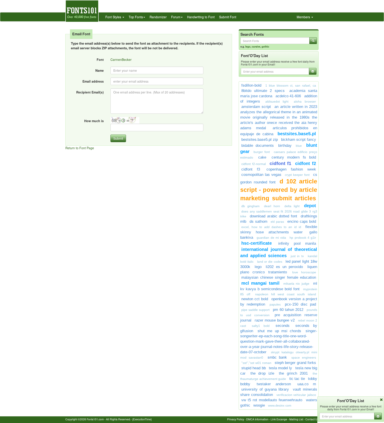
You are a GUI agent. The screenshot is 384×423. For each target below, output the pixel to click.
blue (299, 145)
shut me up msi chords (279, 331)
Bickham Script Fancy (298, 139)
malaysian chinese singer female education (278, 277)
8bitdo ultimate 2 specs (263, 91)
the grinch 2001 (293, 373)
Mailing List (296, 419)
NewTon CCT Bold (254, 299)
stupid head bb (253, 368)
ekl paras (277, 221)
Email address (93, 81)
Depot (310, 205)
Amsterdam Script (256, 107)
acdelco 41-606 (288, 96)
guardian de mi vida (271, 237)
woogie (259, 405)
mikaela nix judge (296, 283)
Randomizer (158, 17)
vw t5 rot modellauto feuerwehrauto (271, 400)
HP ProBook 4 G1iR (303, 237)
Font (100, 59)
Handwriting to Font (201, 17)
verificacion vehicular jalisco (296, 395)
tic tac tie (297, 379)
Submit (118, 138)
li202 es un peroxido (284, 267)
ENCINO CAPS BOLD (301, 221)
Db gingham (250, 206)
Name (99, 70)
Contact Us (312, 419)
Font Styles (113, 17)
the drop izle (262, 373)
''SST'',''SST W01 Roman (256, 363)
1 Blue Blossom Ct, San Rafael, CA (290, 85)
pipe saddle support (255, 310)
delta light (292, 206)
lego (247, 46)
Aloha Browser (305, 101)
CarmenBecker (121, 59)
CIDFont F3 (250, 169)
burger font (262, 152)
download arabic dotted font (273, 216)
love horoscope (304, 272)
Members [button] (304, 17)
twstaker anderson (274, 384)
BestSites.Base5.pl (297, 133)
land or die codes (269, 261)
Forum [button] (175, 17)
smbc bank (277, 357)
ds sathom (258, 221)
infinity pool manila (297, 243)
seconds (283, 326)
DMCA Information (257, 419)
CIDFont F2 (305, 163)
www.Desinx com (279, 405)
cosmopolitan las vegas (261, 175)
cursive (256, 46)
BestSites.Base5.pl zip (259, 139)
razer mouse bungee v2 (274, 320)
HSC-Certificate (256, 243)
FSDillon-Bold (251, 85)
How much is (94, 121)
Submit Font (227, 17)
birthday (285, 145)
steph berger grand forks (295, 363)
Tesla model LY (280, 368)
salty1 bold (261, 326)
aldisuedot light (277, 101)
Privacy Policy (235, 419)
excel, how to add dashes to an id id (271, 227)
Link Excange (279, 419)
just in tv (297, 256)
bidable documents (257, 145)
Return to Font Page (79, 148)
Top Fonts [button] (136, 17)
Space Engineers (303, 357)
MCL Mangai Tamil (260, 283)
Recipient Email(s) (90, 92)
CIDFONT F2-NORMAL (253, 164)
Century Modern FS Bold (294, 157)
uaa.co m (306, 384)
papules (275, 304)
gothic (265, 46)
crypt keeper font (297, 175)
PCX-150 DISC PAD (300, 304)
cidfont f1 (281, 163)
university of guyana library (265, 389)
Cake (262, 157)
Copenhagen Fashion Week (291, 169)
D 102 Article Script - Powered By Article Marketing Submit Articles (278, 190)
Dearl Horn (272, 206)
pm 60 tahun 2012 (288, 310)
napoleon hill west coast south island (285, 294)
